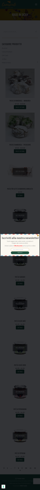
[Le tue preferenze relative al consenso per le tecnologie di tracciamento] (3, 486)
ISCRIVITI (20, 252)
